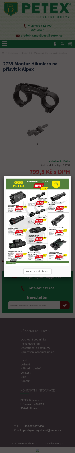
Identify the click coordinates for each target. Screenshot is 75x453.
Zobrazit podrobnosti (37, 271)
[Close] (71, 176)
